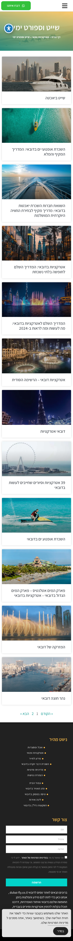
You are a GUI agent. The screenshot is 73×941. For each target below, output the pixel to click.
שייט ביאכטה (55, 97)
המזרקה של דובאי (51, 647)
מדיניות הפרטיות (58, 923)
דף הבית (55, 37)
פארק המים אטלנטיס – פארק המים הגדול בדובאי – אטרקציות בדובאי (38, 593)
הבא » (24, 713)
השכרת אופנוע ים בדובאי (46, 539)
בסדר (60, 931)
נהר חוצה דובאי (53, 698)
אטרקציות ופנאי (40, 37)
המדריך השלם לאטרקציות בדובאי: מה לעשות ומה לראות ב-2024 (38, 326)
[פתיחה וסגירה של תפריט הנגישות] (8, 28)
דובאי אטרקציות (52, 431)
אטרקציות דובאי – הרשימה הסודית (38, 379)
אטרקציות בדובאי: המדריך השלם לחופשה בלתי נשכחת (39, 269)
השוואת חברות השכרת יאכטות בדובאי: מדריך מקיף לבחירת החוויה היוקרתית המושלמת (38, 210)
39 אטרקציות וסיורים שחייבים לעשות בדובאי (37, 485)
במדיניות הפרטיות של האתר (34, 857)
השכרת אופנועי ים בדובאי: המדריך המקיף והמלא (38, 152)
